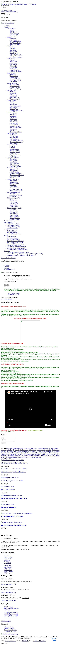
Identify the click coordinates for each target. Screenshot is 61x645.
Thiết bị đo (6, 268)
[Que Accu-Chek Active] (7, 486)
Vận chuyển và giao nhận (10, 630)
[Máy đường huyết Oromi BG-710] (10, 477)
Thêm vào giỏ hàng (12, 297)
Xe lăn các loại (7, 558)
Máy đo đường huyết (9, 269)
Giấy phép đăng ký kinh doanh (11, 608)
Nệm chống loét (8, 567)
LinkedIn (9, 299)
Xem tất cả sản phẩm (9, 221)
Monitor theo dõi (8, 557)
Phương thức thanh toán (10, 631)
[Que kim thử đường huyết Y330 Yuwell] (11, 522)
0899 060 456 (12, 584)
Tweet (5, 299)
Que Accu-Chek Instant (8, 507)
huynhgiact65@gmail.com (39, 641)
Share (2, 299)
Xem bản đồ (29, 581)
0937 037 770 (25, 641)
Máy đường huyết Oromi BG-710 (12, 481)
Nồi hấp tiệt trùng (8, 571)
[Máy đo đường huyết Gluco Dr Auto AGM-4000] (14, 468)
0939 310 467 (12, 600)
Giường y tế (7, 560)
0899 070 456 (12, 592)
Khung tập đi (7, 568)
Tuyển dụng (7, 609)
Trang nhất (6, 25)
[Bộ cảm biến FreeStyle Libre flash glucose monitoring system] (17, 513)
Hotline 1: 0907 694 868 (13, 293)
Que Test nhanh (8, 570)
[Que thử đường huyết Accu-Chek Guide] (11, 495)
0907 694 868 (4, 584)
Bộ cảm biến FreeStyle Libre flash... (12, 516)
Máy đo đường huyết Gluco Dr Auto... (13, 472)
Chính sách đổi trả (8, 627)
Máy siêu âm (7, 555)
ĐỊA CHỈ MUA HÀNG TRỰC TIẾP (35, 430)
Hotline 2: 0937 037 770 (13, 294)
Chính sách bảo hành (9, 628)
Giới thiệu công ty (8, 607)
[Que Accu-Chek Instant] (7, 504)
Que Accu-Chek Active (8, 490)
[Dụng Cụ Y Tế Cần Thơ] (7, 23)
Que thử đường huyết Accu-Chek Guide (14, 498)
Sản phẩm (6, 266)
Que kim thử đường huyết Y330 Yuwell (13, 525)
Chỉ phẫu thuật (7, 565)
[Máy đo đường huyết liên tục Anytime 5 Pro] (12, 460)
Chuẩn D (6, 286)
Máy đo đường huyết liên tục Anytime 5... (14, 463)
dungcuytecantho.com (10, 641)
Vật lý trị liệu (7, 573)
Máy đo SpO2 (7, 563)
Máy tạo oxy (7, 561)
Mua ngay (4, 297)
